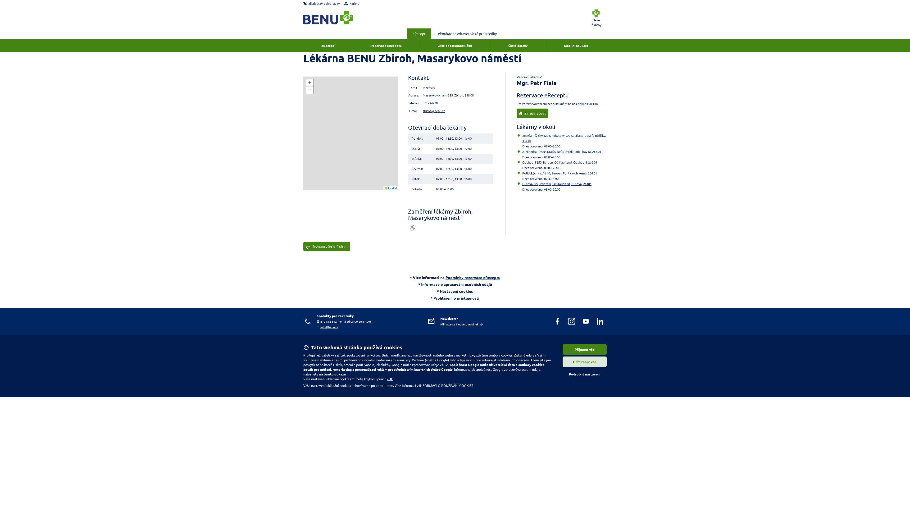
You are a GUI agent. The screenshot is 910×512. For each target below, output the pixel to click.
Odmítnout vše (584, 362)
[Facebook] (557, 321)
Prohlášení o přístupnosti (456, 298)
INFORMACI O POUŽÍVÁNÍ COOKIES (446, 385)
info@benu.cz (329, 327)
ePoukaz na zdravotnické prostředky (467, 33)
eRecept (419, 33)
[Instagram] (571, 321)
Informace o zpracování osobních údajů (456, 284)
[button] (309, 83)
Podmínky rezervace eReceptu (473, 277)
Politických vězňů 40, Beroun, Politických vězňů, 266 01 (559, 173)
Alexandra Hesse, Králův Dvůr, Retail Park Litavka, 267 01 (561, 152)
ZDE (390, 379)
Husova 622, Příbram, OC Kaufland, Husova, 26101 (557, 184)
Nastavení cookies (456, 291)
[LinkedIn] (600, 321)
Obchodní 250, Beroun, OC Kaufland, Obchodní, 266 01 (559, 162)
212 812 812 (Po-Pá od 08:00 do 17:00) (345, 321)
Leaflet (392, 188)
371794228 (430, 103)
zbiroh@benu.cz (434, 111)
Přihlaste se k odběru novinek (459, 324)
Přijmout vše (585, 349)
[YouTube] (585, 321)
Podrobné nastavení (585, 374)
